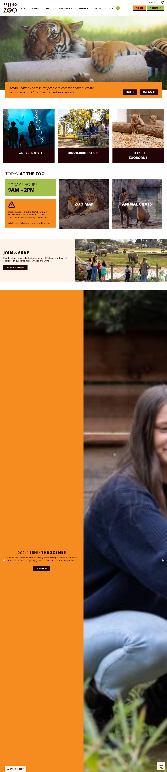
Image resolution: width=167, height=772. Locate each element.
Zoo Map (84, 204)
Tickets (139, 8)
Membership (155, 8)
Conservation (65, 8)
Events (49, 8)
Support (99, 8)
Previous (4, 560)
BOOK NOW (41, 577)
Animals (35, 8)
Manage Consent (15, 769)
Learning (83, 8)
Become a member (15, 267)
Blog (111, 8)
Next (162, 560)
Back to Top (161, 767)
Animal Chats (137, 204)
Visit (23, 8)
